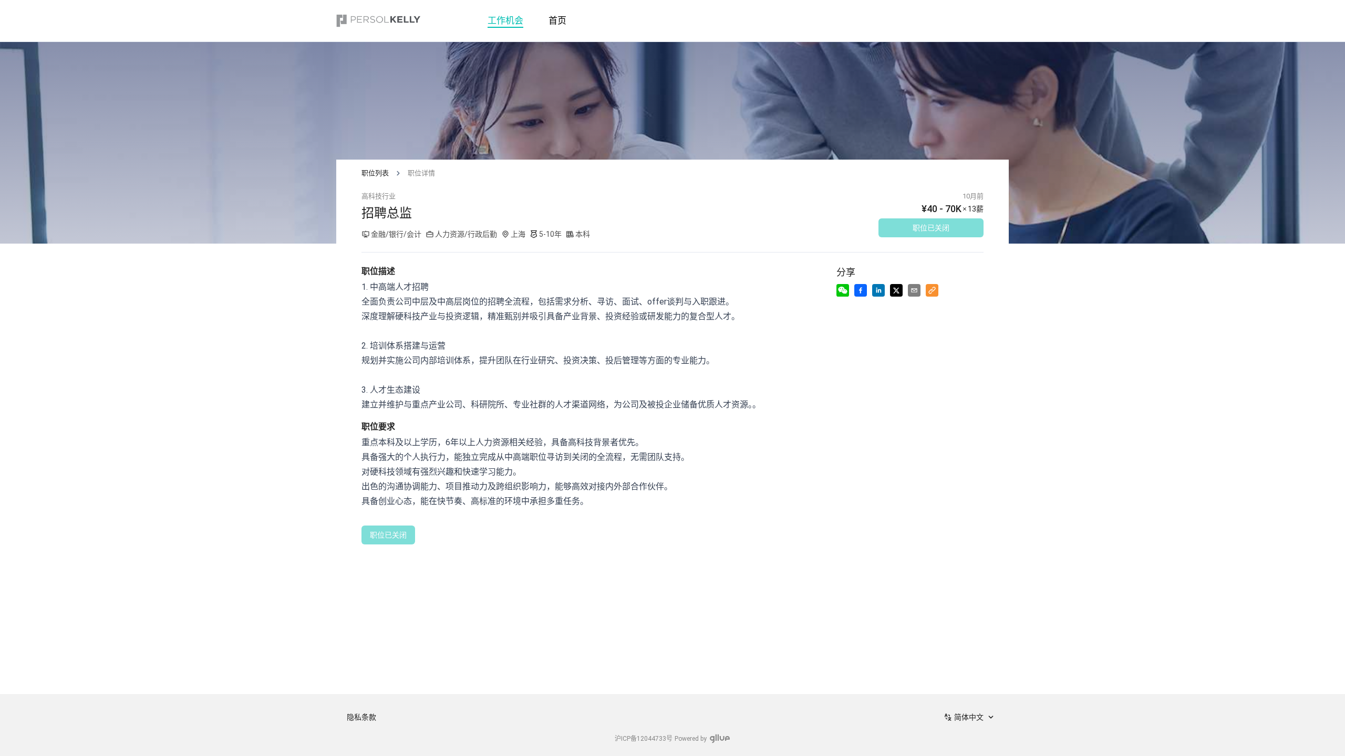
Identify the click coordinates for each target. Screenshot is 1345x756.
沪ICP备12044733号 (643, 738)
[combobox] (969, 717)
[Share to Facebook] (860, 290)
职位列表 (375, 173)
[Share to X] (896, 290)
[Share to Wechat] (842, 290)
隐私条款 (361, 717)
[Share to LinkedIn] (878, 290)
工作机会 (505, 20)
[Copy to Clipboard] (932, 290)
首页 (557, 20)
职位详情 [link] (421, 173)
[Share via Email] (914, 290)
